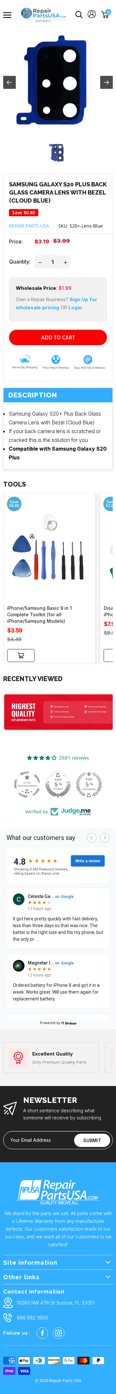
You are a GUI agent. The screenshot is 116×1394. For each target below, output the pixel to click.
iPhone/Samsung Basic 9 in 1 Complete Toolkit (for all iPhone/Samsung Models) (39, 614)
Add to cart (58, 337)
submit (92, 1140)
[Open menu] (9, 15)
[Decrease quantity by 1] (39, 262)
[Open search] (79, 14)
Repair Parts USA (29, 226)
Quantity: (20, 261)
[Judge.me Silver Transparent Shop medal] (27, 784)
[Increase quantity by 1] (65, 262)
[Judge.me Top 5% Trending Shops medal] (89, 784)
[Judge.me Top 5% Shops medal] (58, 784)
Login (75, 307)
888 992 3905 (32, 1318)
